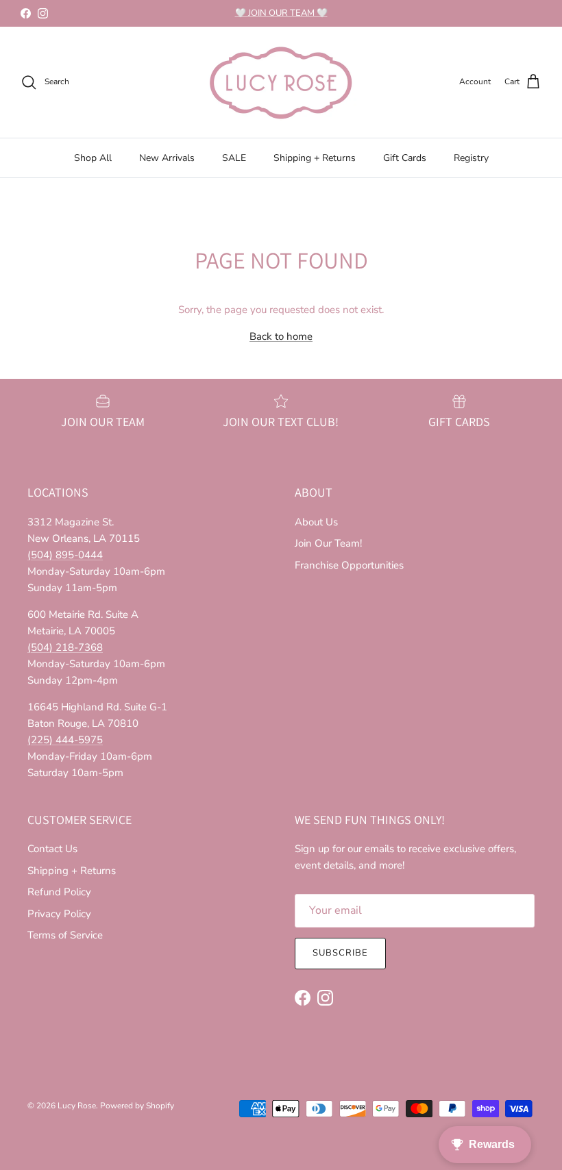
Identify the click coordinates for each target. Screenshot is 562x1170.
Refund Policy (59, 892)
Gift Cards (404, 157)
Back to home (281, 336)
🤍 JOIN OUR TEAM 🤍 (281, 13)
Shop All (93, 157)
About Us (316, 522)
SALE (234, 157)
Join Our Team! (328, 543)
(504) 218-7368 (65, 647)
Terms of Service (65, 935)
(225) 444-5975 (65, 740)
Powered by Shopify (137, 1105)
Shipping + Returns (314, 157)
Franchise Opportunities (349, 565)
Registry (471, 157)
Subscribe (340, 953)
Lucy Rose (77, 1105)
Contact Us (52, 849)
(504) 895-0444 (65, 555)
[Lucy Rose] (281, 82)
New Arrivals (167, 157)
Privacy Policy (59, 914)
